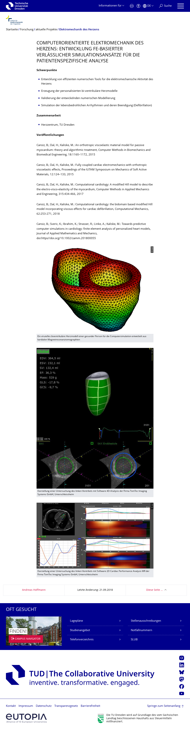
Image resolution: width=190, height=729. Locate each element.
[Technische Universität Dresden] (17, 6)
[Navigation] (180, 6)
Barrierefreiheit (90, 706)
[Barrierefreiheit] (138, 6)
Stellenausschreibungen (146, 621)
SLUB (134, 639)
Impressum (26, 706)
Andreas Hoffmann (34, 590)
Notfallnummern (141, 630)
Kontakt (11, 706)
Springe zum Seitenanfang (163, 706)
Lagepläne (76, 621)
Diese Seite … (154, 590)
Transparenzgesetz (66, 706)
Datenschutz (44, 706)
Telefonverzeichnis (82, 639)
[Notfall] (132, 6)
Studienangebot (80, 630)
